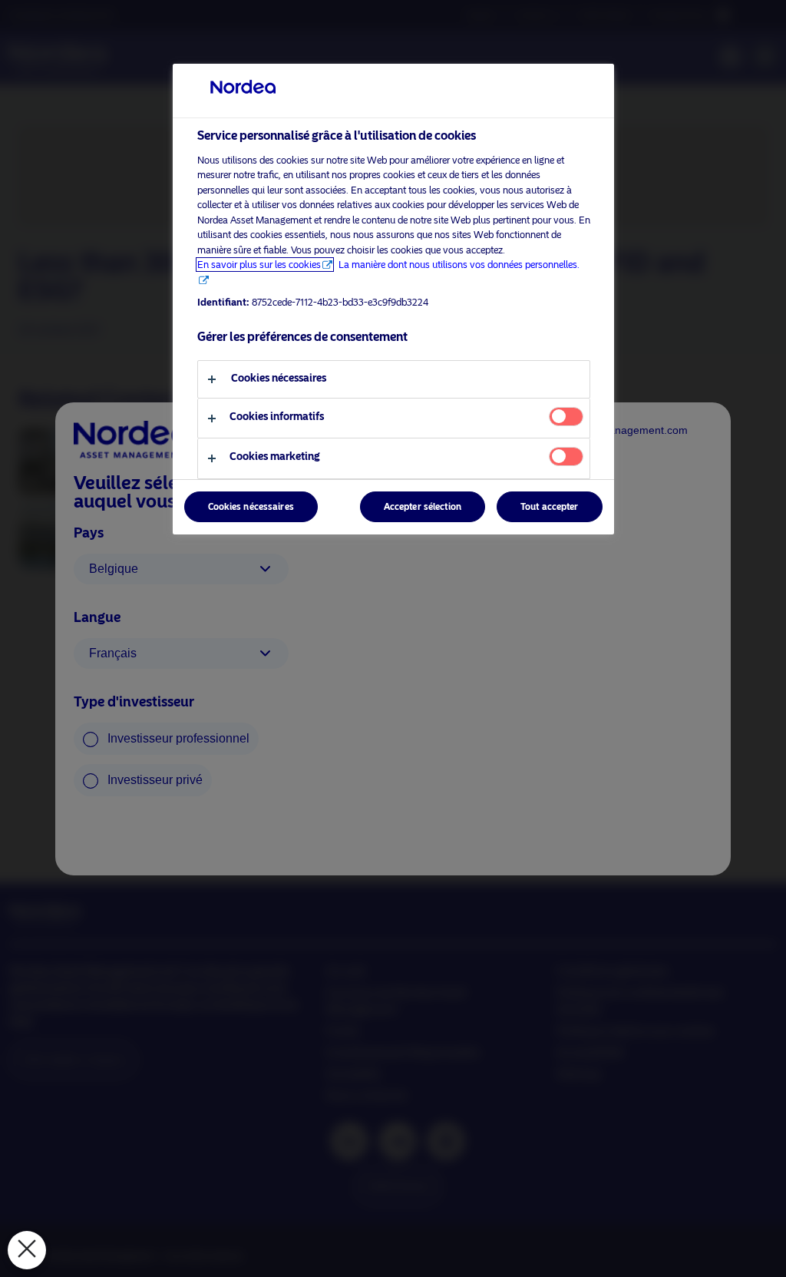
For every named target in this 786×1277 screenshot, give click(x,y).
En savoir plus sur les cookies (259, 264)
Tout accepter (549, 506)
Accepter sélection (422, 506)
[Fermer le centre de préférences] (27, 1250)
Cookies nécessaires (251, 506)
